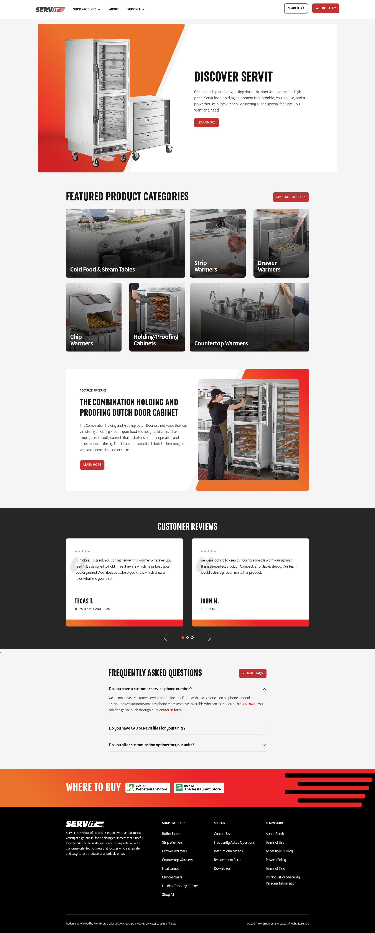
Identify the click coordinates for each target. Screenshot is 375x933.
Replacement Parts (227, 860)
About (114, 9)
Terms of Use (275, 843)
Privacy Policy (276, 860)
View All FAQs (253, 673)
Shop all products (291, 197)
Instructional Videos (228, 851)
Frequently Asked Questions (234, 843)
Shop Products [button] (85, 9)
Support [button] (133, 9)
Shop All (168, 895)
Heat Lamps (170, 869)
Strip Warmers (172, 843)
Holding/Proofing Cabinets (181, 886)
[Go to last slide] (163, 638)
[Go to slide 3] (192, 637)
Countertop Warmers (177, 860)
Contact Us (222, 834)
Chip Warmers (172, 878)
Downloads (222, 869)
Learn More (206, 122)
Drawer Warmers (174, 851)
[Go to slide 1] (182, 637)
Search (293, 8)
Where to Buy (326, 8)
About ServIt (275, 834)
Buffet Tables (171, 834)
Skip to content (185, 5)
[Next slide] (211, 638)
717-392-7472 (245, 704)
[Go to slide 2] (187, 637)
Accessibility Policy (279, 851)
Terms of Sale (275, 869)
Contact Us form (169, 710)
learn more (92, 465)
